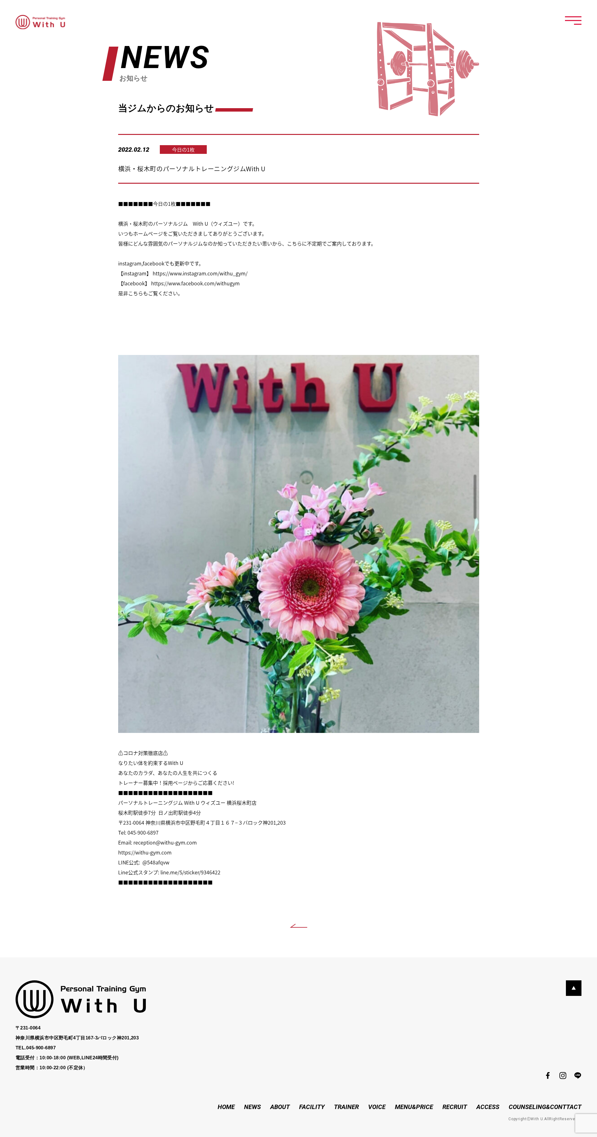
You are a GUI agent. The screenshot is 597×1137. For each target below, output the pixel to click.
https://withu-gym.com (145, 852)
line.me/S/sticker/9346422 (190, 872)
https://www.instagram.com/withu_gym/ (200, 273)
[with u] (40, 22)
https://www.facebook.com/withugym (195, 283)
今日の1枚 (183, 149)
